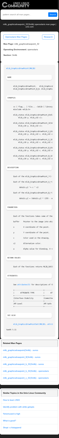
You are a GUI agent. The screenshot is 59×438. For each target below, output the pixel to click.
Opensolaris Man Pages (16, 37)
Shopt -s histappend (12, 427)
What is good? (9, 420)
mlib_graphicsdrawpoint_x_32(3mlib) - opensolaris (26, 378)
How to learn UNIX (11, 400)
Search (53, 14)
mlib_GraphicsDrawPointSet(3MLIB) (29, 324)
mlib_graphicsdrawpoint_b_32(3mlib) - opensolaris (26, 371)
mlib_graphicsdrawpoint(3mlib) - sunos (20, 350)
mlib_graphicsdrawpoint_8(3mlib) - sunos (21, 357)
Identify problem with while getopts (18, 407)
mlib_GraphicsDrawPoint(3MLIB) (20, 68)
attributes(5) (23, 285)
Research (48, 37)
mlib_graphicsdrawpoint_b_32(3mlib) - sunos (23, 364)
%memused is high (11, 414)
